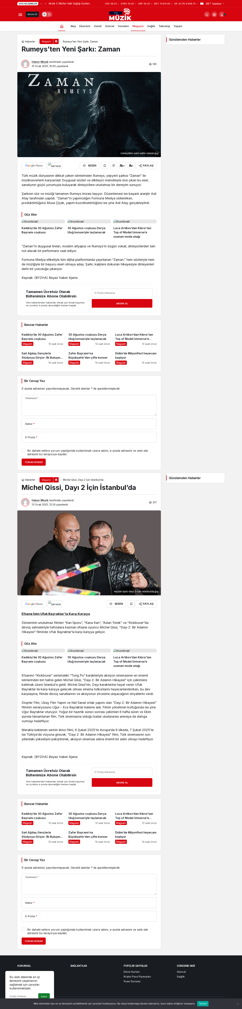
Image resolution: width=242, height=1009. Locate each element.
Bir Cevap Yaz (34, 381)
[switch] (47, 14)
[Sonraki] (45, 3)
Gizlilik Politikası (18, 996)
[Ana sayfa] (61, 26)
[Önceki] (41, 3)
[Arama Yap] (207, 14)
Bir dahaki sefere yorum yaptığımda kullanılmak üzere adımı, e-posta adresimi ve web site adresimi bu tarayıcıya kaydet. (87, 452)
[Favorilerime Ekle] (104, 165)
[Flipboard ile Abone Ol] (54, 165)
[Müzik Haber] (121, 15)
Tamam (203, 1003)
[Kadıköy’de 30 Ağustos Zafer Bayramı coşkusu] (43, 229)
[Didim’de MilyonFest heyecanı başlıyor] (136, 357)
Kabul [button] (44, 996)
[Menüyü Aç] (20, 14)
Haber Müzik (40, 62)
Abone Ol (32, 14)
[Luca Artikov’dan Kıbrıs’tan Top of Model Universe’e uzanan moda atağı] (135, 229)
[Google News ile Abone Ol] (34, 165)
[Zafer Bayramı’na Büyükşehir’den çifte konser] (89, 357)
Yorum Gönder (34, 462)
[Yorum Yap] (113, 165)
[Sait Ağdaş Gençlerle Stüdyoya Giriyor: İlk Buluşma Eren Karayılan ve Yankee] (42, 357)
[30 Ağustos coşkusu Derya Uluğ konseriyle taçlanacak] (89, 229)
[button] (214, 14)
